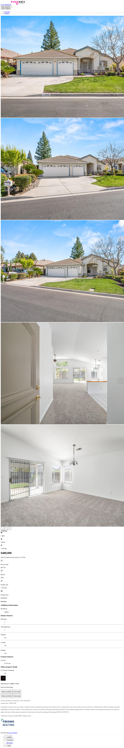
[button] (62, 67)
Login (2, 8)
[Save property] (6, 528)
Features (6, 13)
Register (8, 8)
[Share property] (10, 528)
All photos (4, 531)
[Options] (2, 528)
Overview (7, 12)
